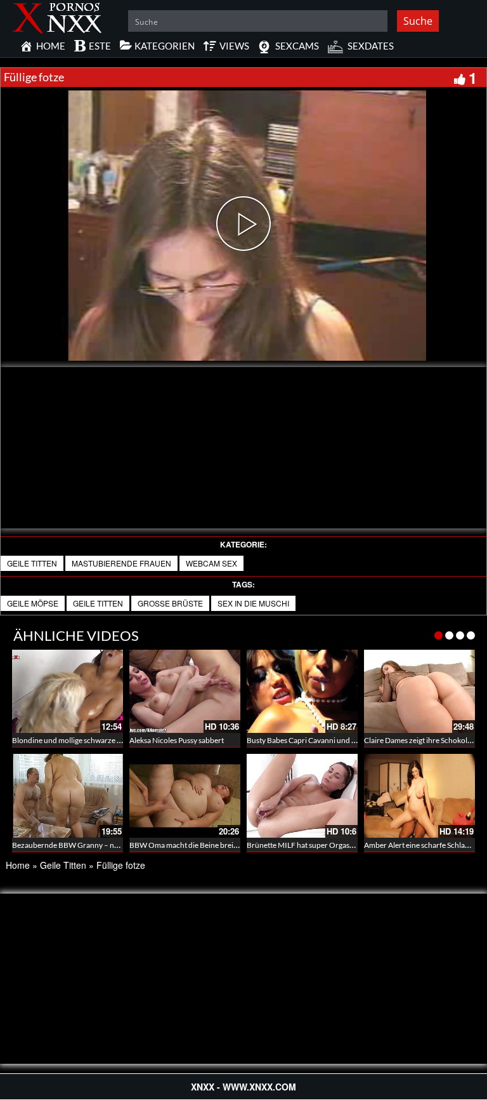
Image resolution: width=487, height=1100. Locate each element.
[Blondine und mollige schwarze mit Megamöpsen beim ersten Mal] (67, 691)
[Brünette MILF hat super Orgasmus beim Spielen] (302, 795)
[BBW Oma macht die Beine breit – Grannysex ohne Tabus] (184, 795)
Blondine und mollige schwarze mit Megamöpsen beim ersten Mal (120, 740)
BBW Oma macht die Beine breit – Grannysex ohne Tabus (223, 845)
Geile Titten (32, 563)
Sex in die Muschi (253, 603)
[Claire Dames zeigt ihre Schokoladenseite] (419, 691)
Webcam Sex (211, 563)
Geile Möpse (32, 603)
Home (18, 865)
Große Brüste (170, 603)
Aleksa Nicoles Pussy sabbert (176, 740)
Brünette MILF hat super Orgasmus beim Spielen (326, 845)
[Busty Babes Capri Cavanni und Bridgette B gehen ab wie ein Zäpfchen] (302, 691)
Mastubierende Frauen (121, 563)
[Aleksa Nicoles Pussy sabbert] (184, 691)
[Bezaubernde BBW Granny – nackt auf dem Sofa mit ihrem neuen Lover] (67, 795)
